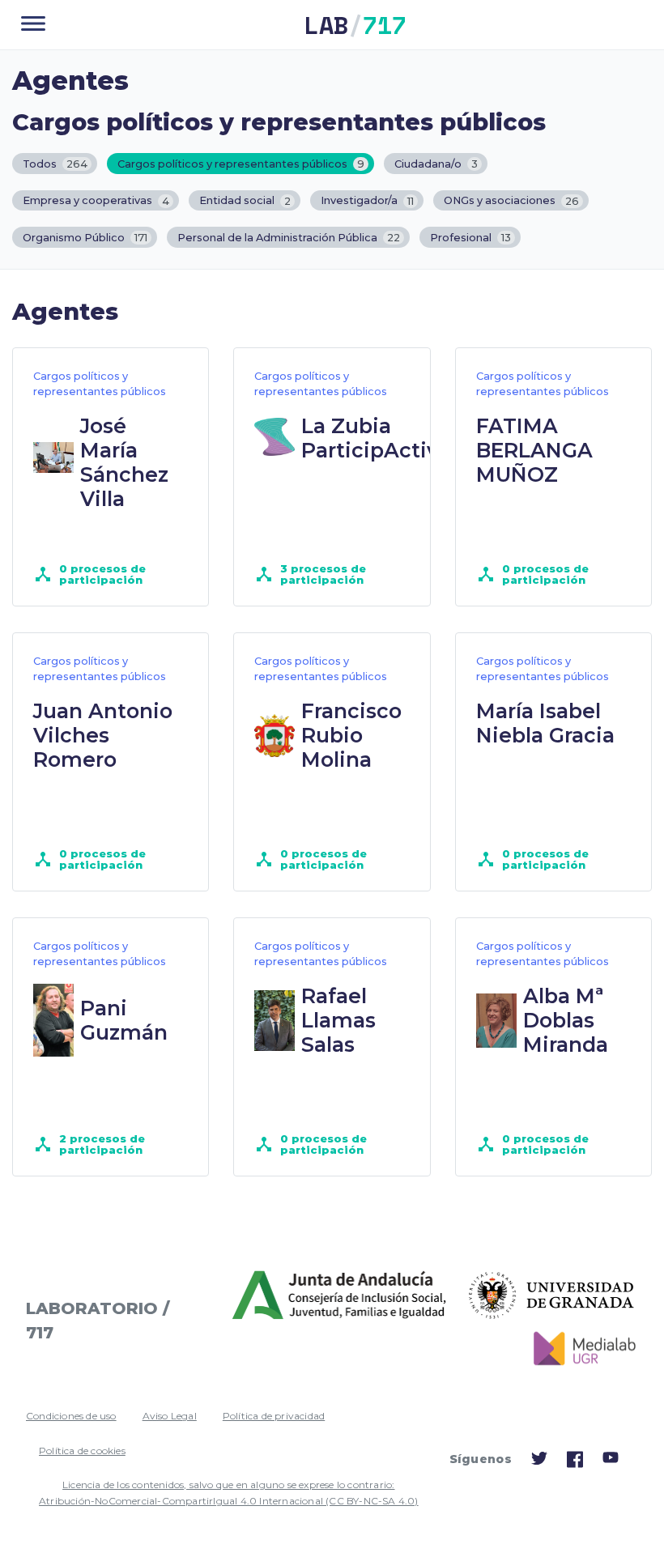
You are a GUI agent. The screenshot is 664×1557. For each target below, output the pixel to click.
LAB (355, 24)
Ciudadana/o (436, 164)
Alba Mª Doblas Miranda (565, 1020)
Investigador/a (367, 201)
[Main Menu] (33, 24)
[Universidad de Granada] (552, 1295)
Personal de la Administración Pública (288, 238)
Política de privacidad (274, 1416)
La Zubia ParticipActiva (375, 438)
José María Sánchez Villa (124, 462)
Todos (55, 164)
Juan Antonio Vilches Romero (102, 735)
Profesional (470, 238)
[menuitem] (71, 1416)
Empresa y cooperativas (96, 201)
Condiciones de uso (71, 1416)
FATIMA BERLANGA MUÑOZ (534, 450)
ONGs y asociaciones (511, 201)
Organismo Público (85, 238)
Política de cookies (82, 1450)
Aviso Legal (170, 1416)
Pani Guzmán (124, 1020)
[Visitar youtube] (610, 1460)
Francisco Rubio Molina (351, 735)
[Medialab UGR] (578, 1349)
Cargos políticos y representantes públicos (240, 164)
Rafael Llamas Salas (338, 1020)
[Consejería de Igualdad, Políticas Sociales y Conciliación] (340, 1295)
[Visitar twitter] (539, 1462)
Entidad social (245, 201)
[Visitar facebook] (575, 1463)
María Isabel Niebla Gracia (545, 723)
